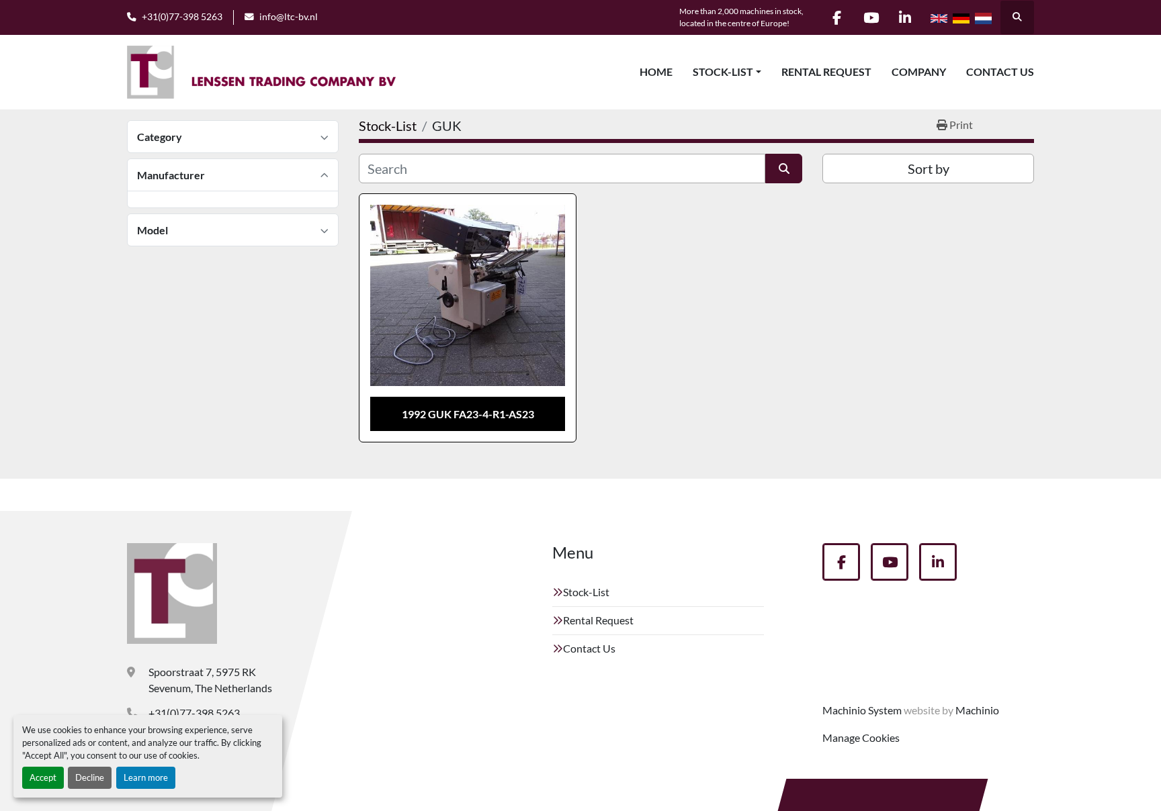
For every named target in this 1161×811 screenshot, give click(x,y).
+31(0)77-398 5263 (182, 16)
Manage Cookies (861, 737)
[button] (727, 72)
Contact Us (1000, 71)
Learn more (146, 777)
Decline (89, 777)
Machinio (977, 710)
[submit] (783, 168)
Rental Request (826, 71)
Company (919, 71)
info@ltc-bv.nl (288, 16)
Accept (43, 777)
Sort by (928, 168)
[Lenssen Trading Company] (172, 593)
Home (656, 71)
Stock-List (723, 71)
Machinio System (862, 710)
